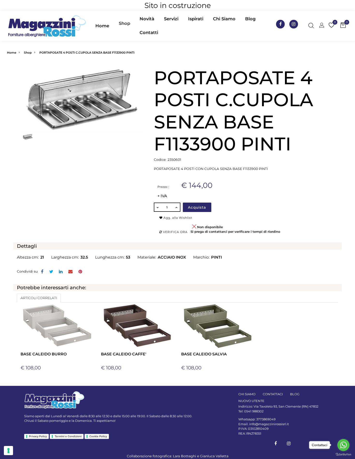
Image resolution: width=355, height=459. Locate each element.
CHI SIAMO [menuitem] (247, 394)
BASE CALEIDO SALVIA (204, 354)
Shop (124, 23)
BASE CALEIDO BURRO (44, 354)
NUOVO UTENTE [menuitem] (251, 401)
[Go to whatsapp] (343, 445)
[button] (82, 99)
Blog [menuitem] (250, 18)
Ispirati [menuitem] (195, 18)
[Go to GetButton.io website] (343, 454)
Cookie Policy (98, 436)
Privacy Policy (38, 436)
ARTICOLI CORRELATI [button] (39, 298)
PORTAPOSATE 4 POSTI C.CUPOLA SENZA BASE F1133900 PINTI (87, 52)
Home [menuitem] (102, 25)
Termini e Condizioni (68, 436)
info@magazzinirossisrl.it (269, 424)
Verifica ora (175, 232)
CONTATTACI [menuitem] (273, 394)
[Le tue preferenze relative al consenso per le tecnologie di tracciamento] (8, 450)
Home (11, 52)
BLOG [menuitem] (294, 394)
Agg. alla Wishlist (177, 217)
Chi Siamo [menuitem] (224, 18)
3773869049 (266, 419)
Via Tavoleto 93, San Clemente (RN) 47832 (286, 406)
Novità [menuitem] (147, 18)
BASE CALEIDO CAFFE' (123, 354)
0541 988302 (253, 411)
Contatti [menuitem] (149, 32)
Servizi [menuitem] (171, 18)
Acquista (197, 207)
